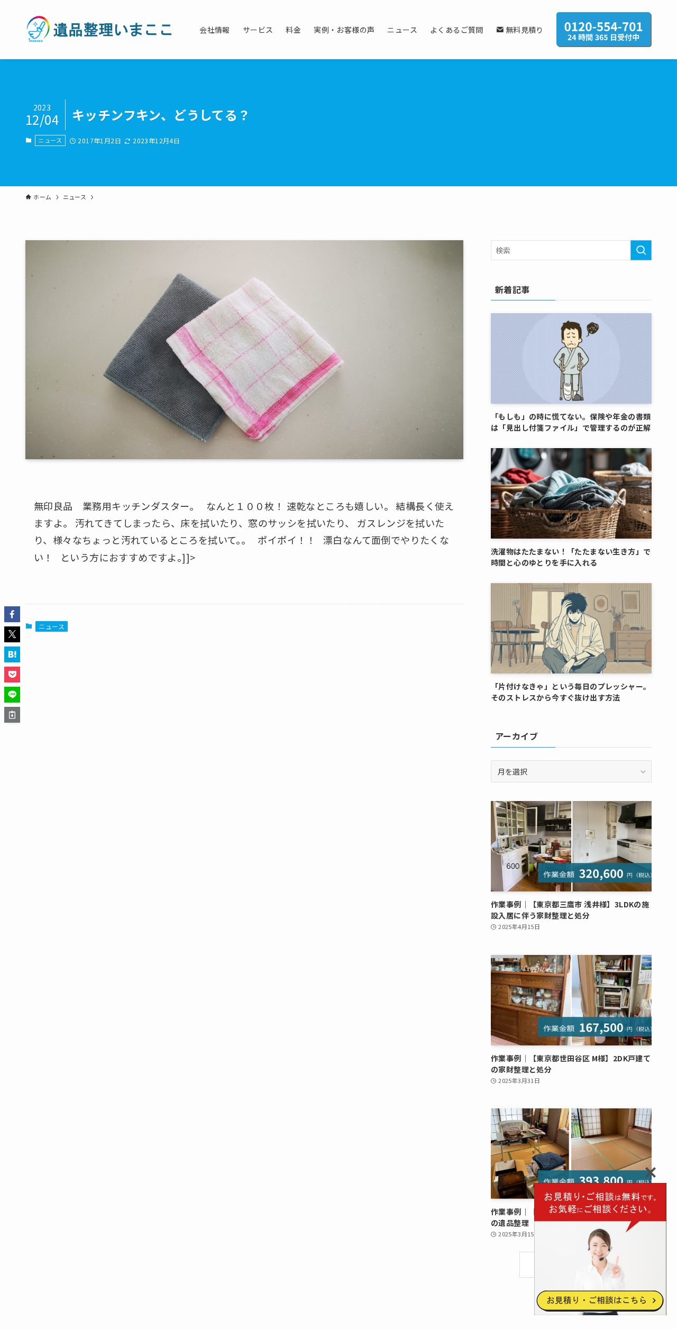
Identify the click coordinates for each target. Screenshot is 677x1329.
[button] (12, 614)
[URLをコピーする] (12, 715)
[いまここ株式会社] (98, 29)
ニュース (50, 140)
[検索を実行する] (641, 250)
